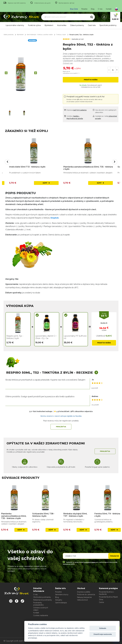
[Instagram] (11, 600)
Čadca (101, 602)
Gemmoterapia (61, 603)
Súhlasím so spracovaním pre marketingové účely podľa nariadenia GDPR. (90, 563)
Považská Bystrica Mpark (108, 597)
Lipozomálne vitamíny (15, 25)
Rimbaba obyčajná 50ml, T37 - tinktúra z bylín (75, 515)
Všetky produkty (9, 34)
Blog (92, 9)
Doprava (76, 110)
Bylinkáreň (49, 25)
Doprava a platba (83, 592)
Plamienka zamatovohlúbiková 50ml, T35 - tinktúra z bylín (88, 168)
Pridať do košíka (90, 80)
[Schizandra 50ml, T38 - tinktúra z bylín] (45, 497)
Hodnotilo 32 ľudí (78, 39)
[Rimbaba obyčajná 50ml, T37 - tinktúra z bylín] (76, 497)
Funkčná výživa (34, 25)
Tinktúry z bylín (61, 34)
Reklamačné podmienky (42, 600)
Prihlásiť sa (61, 427)
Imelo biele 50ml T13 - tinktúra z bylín (27, 167)
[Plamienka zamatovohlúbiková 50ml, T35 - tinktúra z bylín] (88, 151)
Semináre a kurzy (61, 594)
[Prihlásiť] (105, 17)
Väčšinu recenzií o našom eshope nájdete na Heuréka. (61, 416)
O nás (100, 9)
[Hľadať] (91, 17)
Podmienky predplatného (38, 604)
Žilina (101, 599)
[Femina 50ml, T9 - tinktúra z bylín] (108, 497)
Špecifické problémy (108, 25)
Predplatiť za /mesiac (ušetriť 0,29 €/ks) (85, 99)
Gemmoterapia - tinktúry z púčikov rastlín (40, 34)
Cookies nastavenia (40, 615)
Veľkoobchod (82, 600)
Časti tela (92, 25)
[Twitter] (16, 600)
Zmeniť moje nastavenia (103, 634)
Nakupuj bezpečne (84, 597)
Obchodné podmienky (42, 597)
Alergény (58, 600)
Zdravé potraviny (77, 25)
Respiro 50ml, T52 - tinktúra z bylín (81, 34)
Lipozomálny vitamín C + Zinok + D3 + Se (45, 337)
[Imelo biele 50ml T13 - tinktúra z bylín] (34, 151)
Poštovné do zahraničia (86, 594)
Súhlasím (102, 628)
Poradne (84, 9)
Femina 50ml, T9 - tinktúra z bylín (107, 515)
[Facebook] (22, 600)
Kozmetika (61, 25)
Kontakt (108, 9)
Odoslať (113, 556)
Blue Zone (74, 9)
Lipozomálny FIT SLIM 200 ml (75, 337)
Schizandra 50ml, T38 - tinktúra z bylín (43, 515)
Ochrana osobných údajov (40, 609)
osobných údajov (90, 562)
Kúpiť (45, 183)
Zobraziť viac (68, 63)
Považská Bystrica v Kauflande (106, 593)
